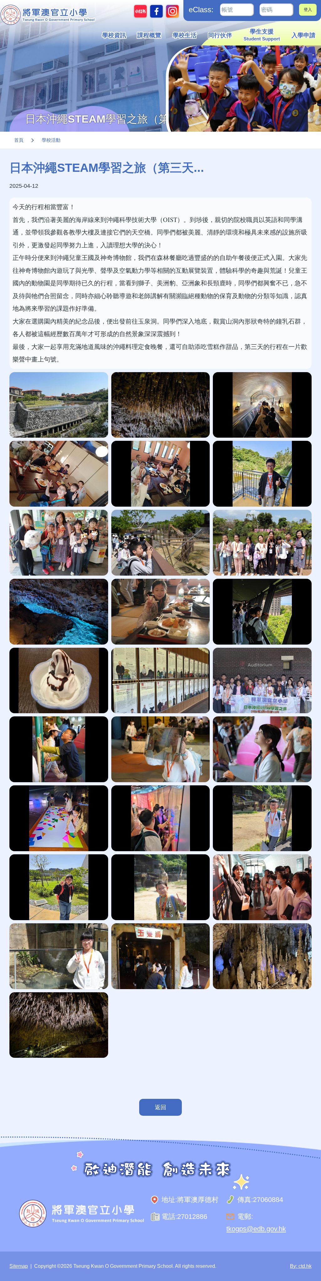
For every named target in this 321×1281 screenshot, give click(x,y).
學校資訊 (114, 35)
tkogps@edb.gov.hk (256, 1229)
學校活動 (51, 140)
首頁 (19, 140)
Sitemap (18, 1266)
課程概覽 (149, 35)
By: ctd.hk (301, 1266)
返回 (160, 1107)
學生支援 (262, 34)
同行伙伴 (220, 35)
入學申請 (303, 35)
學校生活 (185, 35)
